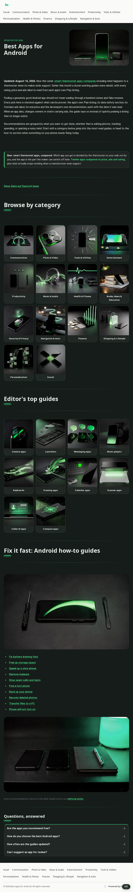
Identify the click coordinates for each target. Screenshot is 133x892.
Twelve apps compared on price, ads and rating (98, 159)
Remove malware (19, 674)
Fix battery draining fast (23, 656)
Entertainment (77, 12)
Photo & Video (40, 12)
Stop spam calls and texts (25, 680)
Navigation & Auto (90, 18)
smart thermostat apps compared (74, 81)
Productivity (94, 12)
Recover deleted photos (23, 697)
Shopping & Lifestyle (66, 18)
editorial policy (75, 799)
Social (6, 12)
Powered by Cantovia (119, 886)
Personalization (11, 18)
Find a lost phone (19, 686)
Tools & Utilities (112, 12)
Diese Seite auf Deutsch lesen (21, 186)
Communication (21, 12)
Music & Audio (58, 12)
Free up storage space (22, 662)
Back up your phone (20, 691)
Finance (47, 18)
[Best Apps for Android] (7, 4)
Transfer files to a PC (22, 703)
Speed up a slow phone (22, 668)
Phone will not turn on (22, 709)
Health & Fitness (32, 18)
